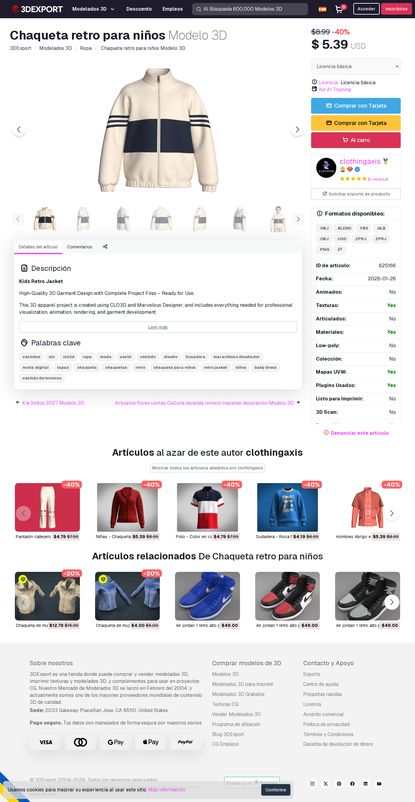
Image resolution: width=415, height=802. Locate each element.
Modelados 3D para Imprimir (243, 684)
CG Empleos (225, 744)
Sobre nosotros (51, 663)
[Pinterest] (339, 785)
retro (140, 367)
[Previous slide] (19, 129)
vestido (148, 356)
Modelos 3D (225, 674)
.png (324, 249)
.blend (344, 228)
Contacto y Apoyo (328, 663)
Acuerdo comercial (323, 714)
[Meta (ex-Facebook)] (352, 785)
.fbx (363, 228)
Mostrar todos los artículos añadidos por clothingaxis (207, 468)
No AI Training (335, 89)
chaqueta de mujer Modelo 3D (46, 625)
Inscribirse (397, 9)
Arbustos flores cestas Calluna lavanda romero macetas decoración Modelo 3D (204, 403)
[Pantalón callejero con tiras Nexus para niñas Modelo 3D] (47, 507)
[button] (391, 513)
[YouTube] (379, 785)
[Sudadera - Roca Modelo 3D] (287, 507)
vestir (126, 356)
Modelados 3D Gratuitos (238, 694)
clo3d (68, 356)
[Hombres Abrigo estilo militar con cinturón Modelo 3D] (367, 507)
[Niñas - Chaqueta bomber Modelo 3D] (127, 507)
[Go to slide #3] (123, 218)
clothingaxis (360, 161)
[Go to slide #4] (161, 218)
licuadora (195, 356)
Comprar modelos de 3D (246, 663)
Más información (166, 789)
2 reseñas (378, 179)
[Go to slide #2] (84, 218)
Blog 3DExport (228, 734)
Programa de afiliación (236, 724)
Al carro (359, 140)
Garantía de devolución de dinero (338, 744)
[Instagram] (312, 785)
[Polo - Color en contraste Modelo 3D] (207, 507)
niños (240, 367)
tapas (63, 367)
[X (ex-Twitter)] (326, 785)
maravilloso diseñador (237, 356)
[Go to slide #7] (278, 218)
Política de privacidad (326, 724)
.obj (324, 228)
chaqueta (87, 367)
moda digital (35, 367)
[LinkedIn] (366, 785)
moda (105, 356)
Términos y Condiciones (328, 734)
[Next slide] (297, 129)
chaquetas (116, 367)
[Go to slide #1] (45, 218)
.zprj (360, 238)
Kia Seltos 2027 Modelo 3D (53, 403)
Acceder (367, 9)
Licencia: (329, 82)
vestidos (31, 356)
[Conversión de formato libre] (340, 249)
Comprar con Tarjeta (359, 105)
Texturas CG (225, 704)
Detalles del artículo (38, 247)
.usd (341, 238)
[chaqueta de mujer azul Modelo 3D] (127, 596)
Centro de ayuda (320, 684)
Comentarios (79, 247)
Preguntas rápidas (322, 694)
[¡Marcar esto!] (71, 523)
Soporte (312, 674)
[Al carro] (58, 523)
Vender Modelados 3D (236, 714)
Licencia (312, 704)
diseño (170, 356)
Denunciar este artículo (360, 433)
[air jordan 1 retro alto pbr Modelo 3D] (207, 596)
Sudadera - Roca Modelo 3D (284, 536)
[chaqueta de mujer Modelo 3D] (47, 596)
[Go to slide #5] (200, 218)
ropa (87, 356)
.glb (381, 228)
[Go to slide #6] (239, 218)
